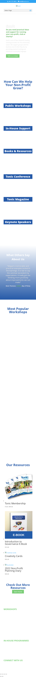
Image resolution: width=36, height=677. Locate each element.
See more (18, 591)
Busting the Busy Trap (12, 631)
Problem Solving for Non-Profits (15, 633)
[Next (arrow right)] (2, 676)
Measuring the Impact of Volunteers (16, 626)
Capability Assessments (12, 655)
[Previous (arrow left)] (0, 676)
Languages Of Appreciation (13, 653)
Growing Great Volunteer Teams (15, 624)
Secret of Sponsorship (12, 617)
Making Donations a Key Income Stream (17, 619)
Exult (10, 25)
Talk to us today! (12, 56)
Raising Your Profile (11, 621)
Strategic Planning (11, 644)
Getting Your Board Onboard (14, 646)
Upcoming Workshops (12, 612)
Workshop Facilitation (12, 651)
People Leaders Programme (13, 628)
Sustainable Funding (11, 614)
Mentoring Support (11, 648)
